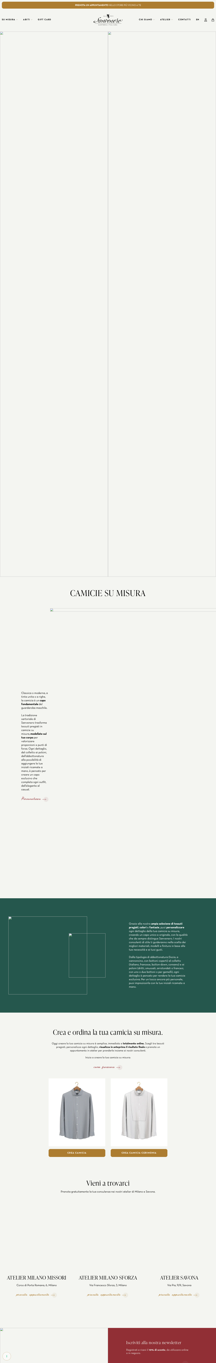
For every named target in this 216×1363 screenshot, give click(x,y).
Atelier (165, 20)
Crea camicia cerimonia (139, 1153)
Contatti (184, 20)
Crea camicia (77, 1153)
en (197, 20)
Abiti (26, 20)
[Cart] (213, 19)
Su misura (8, 20)
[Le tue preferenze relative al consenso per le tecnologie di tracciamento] (7, 1356)
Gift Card (44, 20)
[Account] (205, 19)
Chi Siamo (145, 20)
